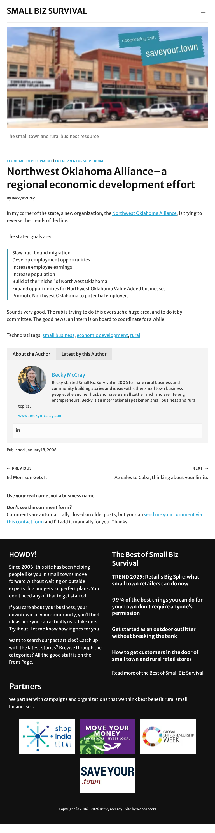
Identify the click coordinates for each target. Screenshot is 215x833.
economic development (29, 161)
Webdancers (146, 809)
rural (100, 161)
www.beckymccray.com (40, 415)
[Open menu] (203, 11)
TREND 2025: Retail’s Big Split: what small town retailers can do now (155, 580)
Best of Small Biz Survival (176, 673)
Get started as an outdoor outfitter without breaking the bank (154, 632)
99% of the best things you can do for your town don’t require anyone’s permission (157, 606)
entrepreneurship (73, 161)
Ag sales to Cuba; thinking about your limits (161, 473)
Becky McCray (23, 198)
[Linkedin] (17, 430)
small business (58, 335)
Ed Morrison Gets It (27, 473)
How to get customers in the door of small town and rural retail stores (155, 655)
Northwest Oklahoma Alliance (144, 213)
